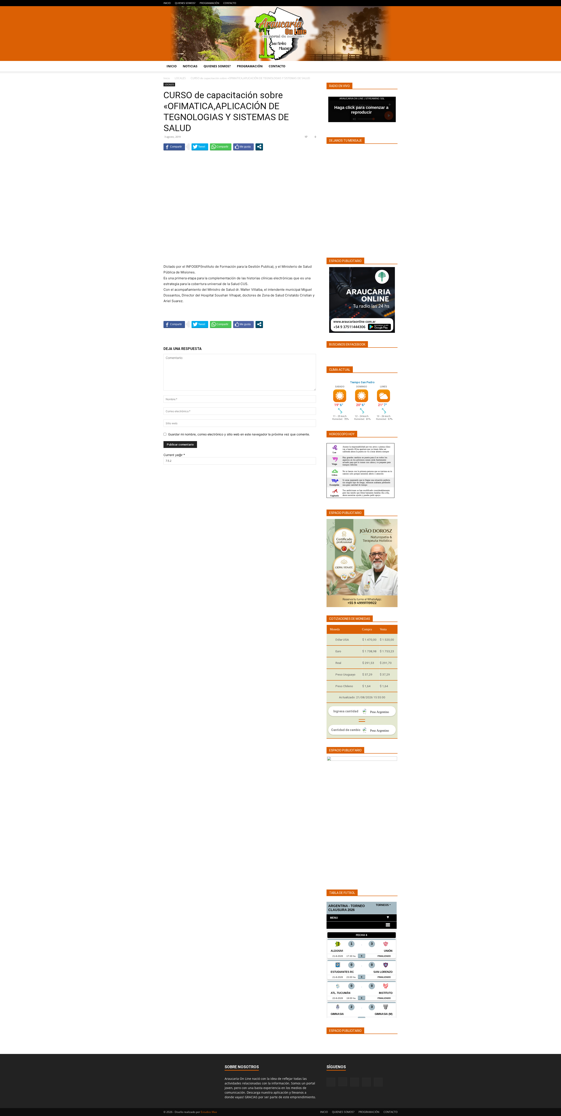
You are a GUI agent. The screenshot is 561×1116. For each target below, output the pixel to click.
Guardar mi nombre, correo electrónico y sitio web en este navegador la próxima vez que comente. (239, 434)
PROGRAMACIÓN (209, 3)
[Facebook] (365, 3)
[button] (392, 66)
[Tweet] (200, 146)
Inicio (166, 78)
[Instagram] (372, 3)
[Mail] (379, 3)
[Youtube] (394, 3)
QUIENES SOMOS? (185, 3)
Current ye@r (174, 455)
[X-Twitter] (387, 3)
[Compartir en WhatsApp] (220, 146)
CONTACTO (229, 3)
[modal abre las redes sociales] (259, 146)
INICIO (167, 3)
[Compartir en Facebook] (174, 146)
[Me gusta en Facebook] (243, 146)
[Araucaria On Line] (280, 33)
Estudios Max (209, 1112)
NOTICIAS (190, 66)
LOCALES (180, 78)
